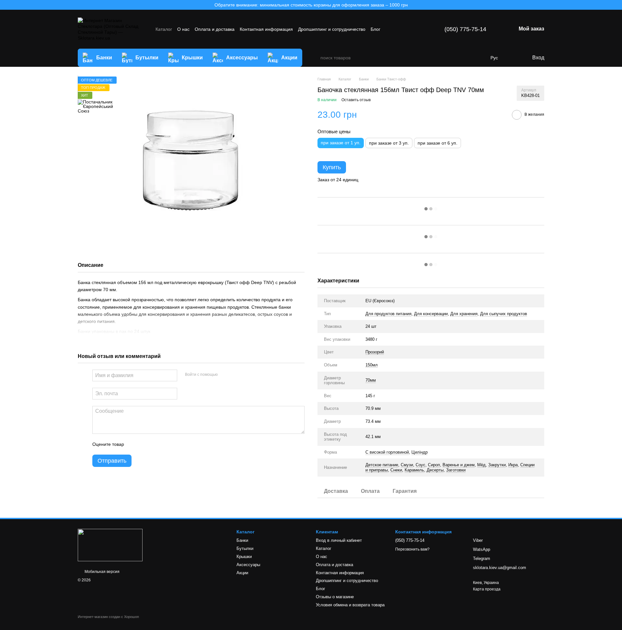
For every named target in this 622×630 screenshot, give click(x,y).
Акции (289, 57)
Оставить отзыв (356, 100)
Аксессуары (242, 57)
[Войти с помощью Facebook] (225, 374)
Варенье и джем (459, 464)
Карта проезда (487, 589)
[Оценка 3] (155, 444)
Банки (104, 57)
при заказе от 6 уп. (437, 143)
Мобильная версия (102, 571)
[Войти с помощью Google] (235, 374)
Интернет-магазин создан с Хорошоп (108, 617)
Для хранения (464, 313)
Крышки (192, 57)
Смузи (407, 464)
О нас (183, 29)
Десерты (435, 470)
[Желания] (513, 57)
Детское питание (381, 464)
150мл (371, 365)
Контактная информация (266, 29)
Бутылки (146, 57)
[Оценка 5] (176, 444)
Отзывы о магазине (335, 596)
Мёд (481, 464)
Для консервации (431, 313)
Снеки (396, 470)
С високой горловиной (387, 452)
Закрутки (497, 464)
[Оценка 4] (166, 444)
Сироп (434, 464)
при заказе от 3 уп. (389, 143)
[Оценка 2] (145, 444)
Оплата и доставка (215, 29)
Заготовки (456, 470)
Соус (420, 464)
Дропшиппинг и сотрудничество (331, 29)
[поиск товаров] (315, 58)
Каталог (164, 29)
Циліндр (419, 452)
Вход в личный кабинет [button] (339, 540)
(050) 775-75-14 (465, 29)
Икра (513, 464)
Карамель (414, 470)
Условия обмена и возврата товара (350, 604)
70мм (370, 380)
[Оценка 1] (135, 444)
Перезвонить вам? (412, 549)
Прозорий (374, 352)
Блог (375, 29)
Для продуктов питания (388, 313)
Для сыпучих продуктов (503, 313)
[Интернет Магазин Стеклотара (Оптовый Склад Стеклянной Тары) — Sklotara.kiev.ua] (110, 544)
